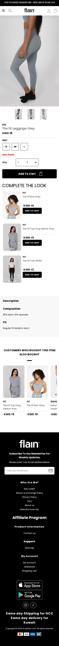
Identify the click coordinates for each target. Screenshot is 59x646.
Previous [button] (2, 2)
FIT (4, 125)
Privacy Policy (29, 497)
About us (29, 505)
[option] (29, 2)
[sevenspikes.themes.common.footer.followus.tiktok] (33, 605)
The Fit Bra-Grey (31, 196)
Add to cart (27, 174)
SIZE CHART (29, 489)
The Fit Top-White (32, 260)
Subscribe (50, 470)
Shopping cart (55, 9)
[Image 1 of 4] (12, 269)
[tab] (10, 217)
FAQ (29, 501)
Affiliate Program (29, 517)
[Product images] (12, 205)
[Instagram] (26, 605)
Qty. (5, 162)
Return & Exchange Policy (29, 493)
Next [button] (57, 2)
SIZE (4, 140)
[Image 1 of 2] (12, 237)
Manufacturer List (29, 509)
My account (29, 562)
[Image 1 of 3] (12, 205)
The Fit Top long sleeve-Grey (38, 228)
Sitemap (29, 548)
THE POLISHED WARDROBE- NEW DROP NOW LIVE (29, 2)
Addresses (29, 566)
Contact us (30, 533)
